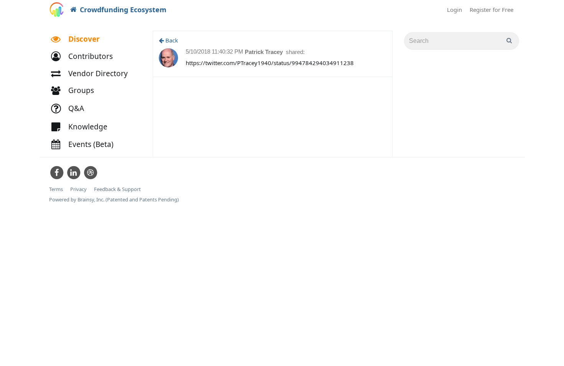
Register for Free (491, 9)
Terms (56, 189)
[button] (85, 56)
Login (454, 9)
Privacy (78, 189)
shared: (295, 52)
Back (171, 40)
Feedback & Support (117, 189)
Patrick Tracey (264, 52)
